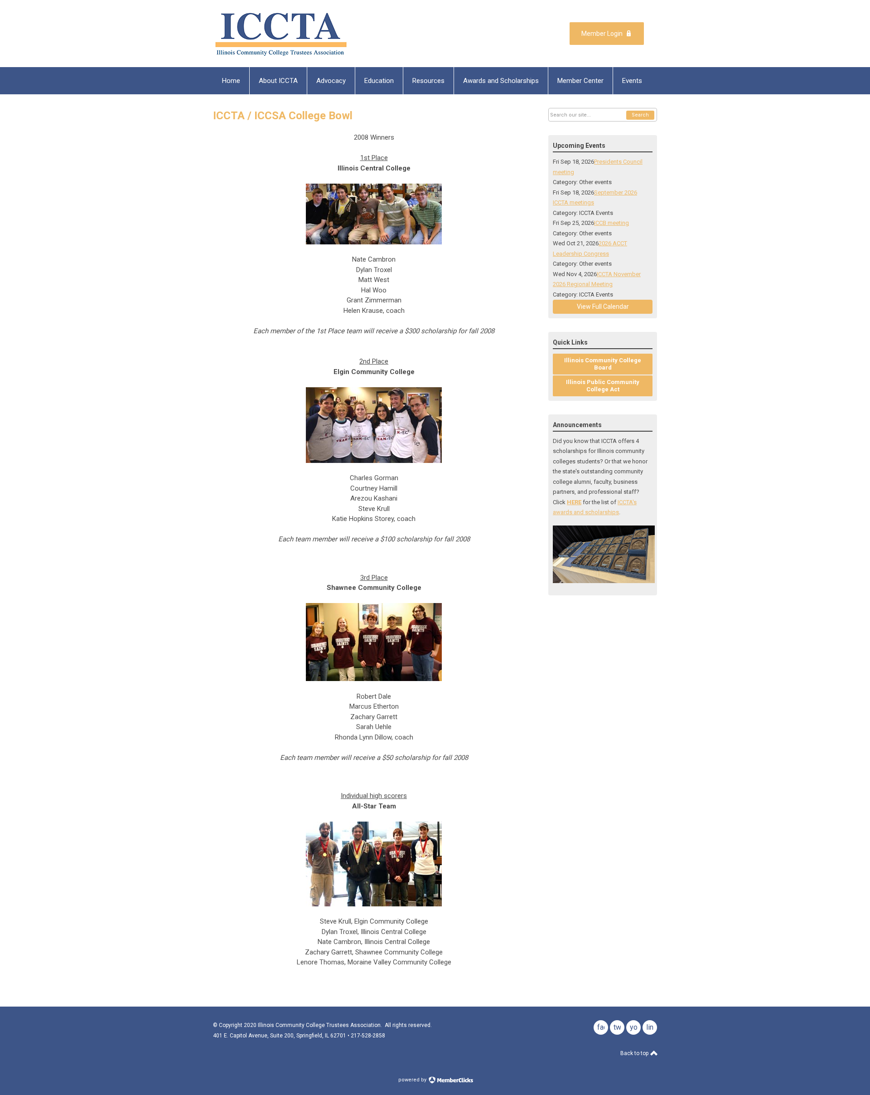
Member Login (602, 33)
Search (640, 115)
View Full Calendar (603, 306)
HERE (574, 502)
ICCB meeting (611, 222)
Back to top (635, 1053)
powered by (413, 1080)
